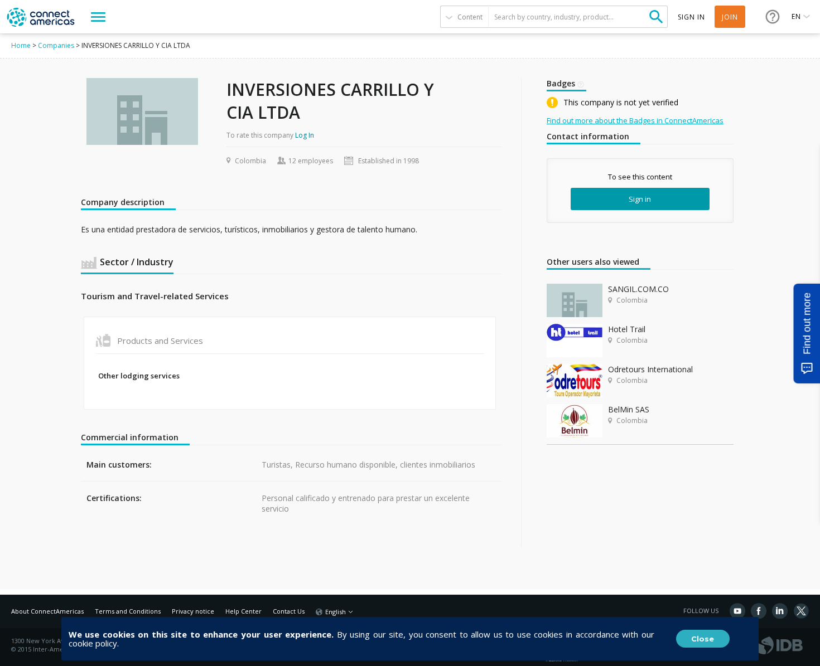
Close (702, 638)
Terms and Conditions (128, 611)
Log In (304, 135)
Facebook (758, 611)
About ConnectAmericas (47, 611)
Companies (56, 45)
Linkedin (780, 611)
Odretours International (650, 369)
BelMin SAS (628, 409)
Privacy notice (193, 611)
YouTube (737, 611)
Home (21, 45)
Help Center (243, 611)
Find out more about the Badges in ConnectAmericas (635, 120)
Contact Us (289, 611)
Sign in (640, 199)
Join (730, 17)
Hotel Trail (626, 329)
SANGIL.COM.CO (638, 289)
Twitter (801, 611)
